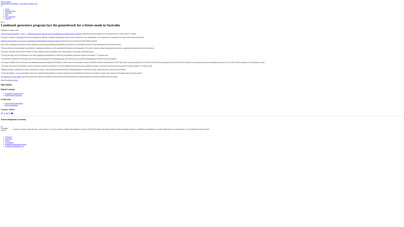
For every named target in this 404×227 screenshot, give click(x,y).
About (7, 9)
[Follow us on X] (4, 113)
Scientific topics (10, 11)
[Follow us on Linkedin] (7, 113)
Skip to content (6, 2)
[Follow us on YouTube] (12, 113)
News (23, 34)
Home (3, 34)
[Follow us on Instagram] (9, 113)
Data (6, 15)
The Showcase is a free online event (13, 77)
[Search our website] (2, 5)
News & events (10, 17)
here (16, 80)
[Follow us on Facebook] (2, 113)
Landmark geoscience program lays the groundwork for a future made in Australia (54, 34)
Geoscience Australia (12, 34)
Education (8, 13)
